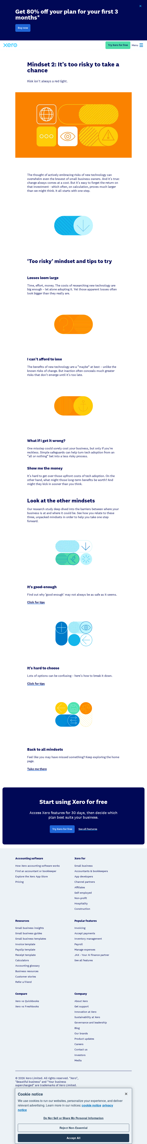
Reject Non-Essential (73, 1128)
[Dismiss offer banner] (140, 6)
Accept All (73, 1138)
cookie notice (91, 1105)
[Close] (126, 1094)
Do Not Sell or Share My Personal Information (73, 1118)
